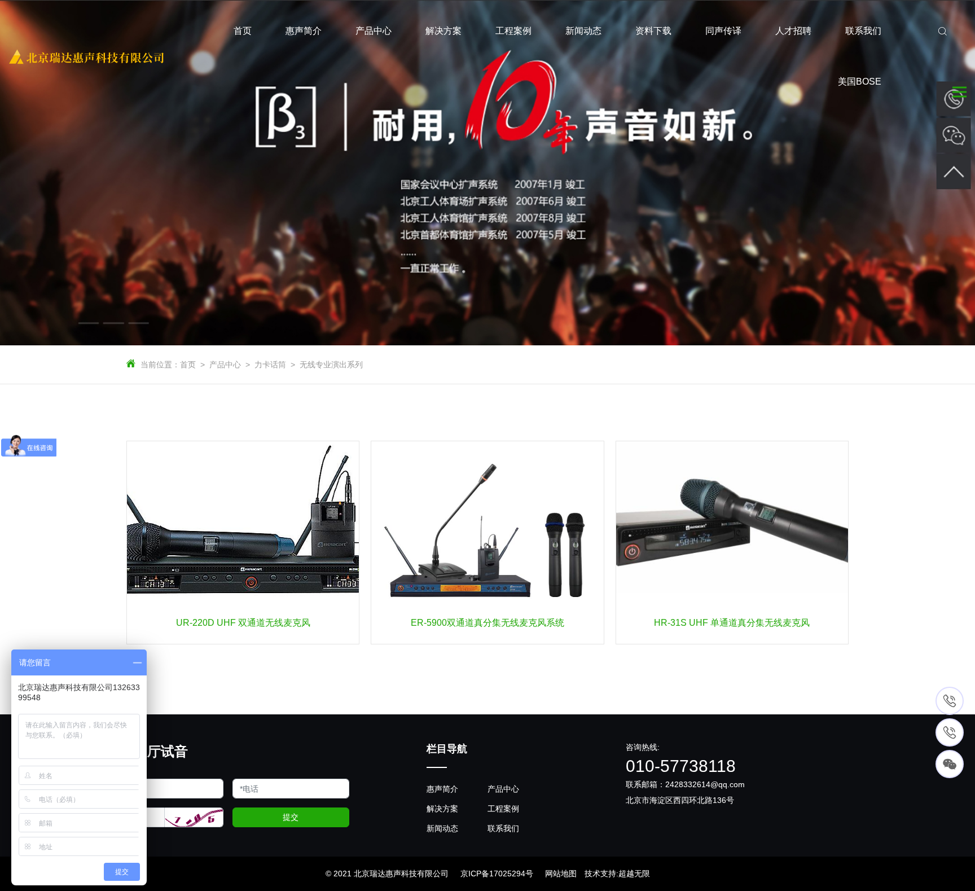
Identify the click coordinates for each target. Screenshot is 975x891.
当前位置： (160, 364)
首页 (188, 364)
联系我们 (503, 828)
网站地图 (561, 873)
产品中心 (225, 364)
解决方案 (442, 808)
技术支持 (600, 873)
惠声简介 (442, 788)
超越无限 (634, 873)
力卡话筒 (270, 364)
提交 (290, 817)
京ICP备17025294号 (496, 873)
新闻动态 (442, 828)
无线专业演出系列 (331, 364)
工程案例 (503, 808)
